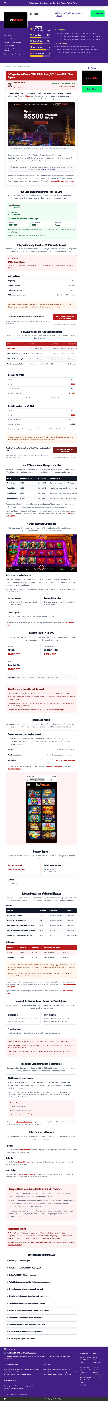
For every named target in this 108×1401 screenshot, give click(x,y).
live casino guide (60, 710)
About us (95, 1357)
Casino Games (44, 3)
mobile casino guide (54, 766)
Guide (75, 3)
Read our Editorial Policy (48, 169)
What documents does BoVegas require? (26, 1317)
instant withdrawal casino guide (62, 181)
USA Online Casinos (85, 1357)
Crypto (37, 3)
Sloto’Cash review (24, 1150)
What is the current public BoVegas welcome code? (30, 1282)
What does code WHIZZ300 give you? (25, 1268)
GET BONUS (97, 14)
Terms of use (96, 1365)
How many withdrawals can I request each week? (29, 1310)
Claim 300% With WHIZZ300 (65, 450)
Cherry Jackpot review (26, 1174)
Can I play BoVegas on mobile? (22, 1338)
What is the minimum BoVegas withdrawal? (27, 1303)
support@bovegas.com (17, 54)
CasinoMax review (25, 1162)
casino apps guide (14, 769)
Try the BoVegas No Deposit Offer (65, 317)
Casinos (31, 3)
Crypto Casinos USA (85, 1370)
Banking (69, 3)
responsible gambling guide (41, 1242)
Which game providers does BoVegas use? (27, 1324)
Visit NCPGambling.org (17, 1388)
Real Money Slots (54, 3)
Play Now (92, 89)
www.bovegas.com (16, 42)
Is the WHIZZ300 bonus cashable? (23, 1275)
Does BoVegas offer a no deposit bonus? (26, 1289)
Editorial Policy (97, 1362)
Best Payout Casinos (85, 1377)
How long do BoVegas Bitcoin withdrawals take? (29, 1296)
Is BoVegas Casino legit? (19, 1261)
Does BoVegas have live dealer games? (25, 1331)
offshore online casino (24, 1122)
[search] (102, 3)
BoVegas (92, 68)
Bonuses (63, 3)
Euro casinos (83, 1365)
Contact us (96, 1367)
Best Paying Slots (84, 1385)
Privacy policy (96, 1359)
